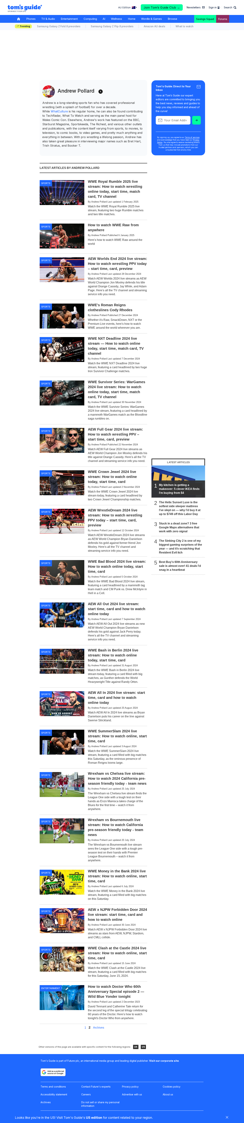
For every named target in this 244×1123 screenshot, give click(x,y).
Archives (98, 1027)
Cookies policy (171, 1086)
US (143, 1047)
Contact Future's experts (96, 1086)
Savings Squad (205, 19)
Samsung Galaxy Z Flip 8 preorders (112, 26)
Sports (45, 183)
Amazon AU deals (154, 26)
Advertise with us (132, 1094)
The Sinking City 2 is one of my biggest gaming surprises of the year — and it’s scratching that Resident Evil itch (180, 546)
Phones (31, 18)
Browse (172, 18)
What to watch (184, 26)
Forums (222, 19)
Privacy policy (130, 1086)
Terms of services (192, 137)
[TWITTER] (100, 91)
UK (135, 1047)
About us (168, 1094)
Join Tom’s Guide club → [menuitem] (162, 7)
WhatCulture (59, 111)
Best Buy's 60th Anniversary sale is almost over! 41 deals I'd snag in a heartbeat (180, 565)
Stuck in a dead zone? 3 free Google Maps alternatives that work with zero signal (179, 527)
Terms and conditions (53, 1086)
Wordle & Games (151, 18)
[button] (230, 7)
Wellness (116, 18)
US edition (94, 1117)
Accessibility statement (54, 1094)
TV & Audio (48, 18)
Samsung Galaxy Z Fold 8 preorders (58, 26)
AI (104, 18)
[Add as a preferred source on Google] (53, 1072)
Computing (90, 18)
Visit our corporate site (164, 1060)
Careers (86, 1094)
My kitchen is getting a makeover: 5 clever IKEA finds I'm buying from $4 (179, 488)
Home (131, 18)
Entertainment (69, 18)
